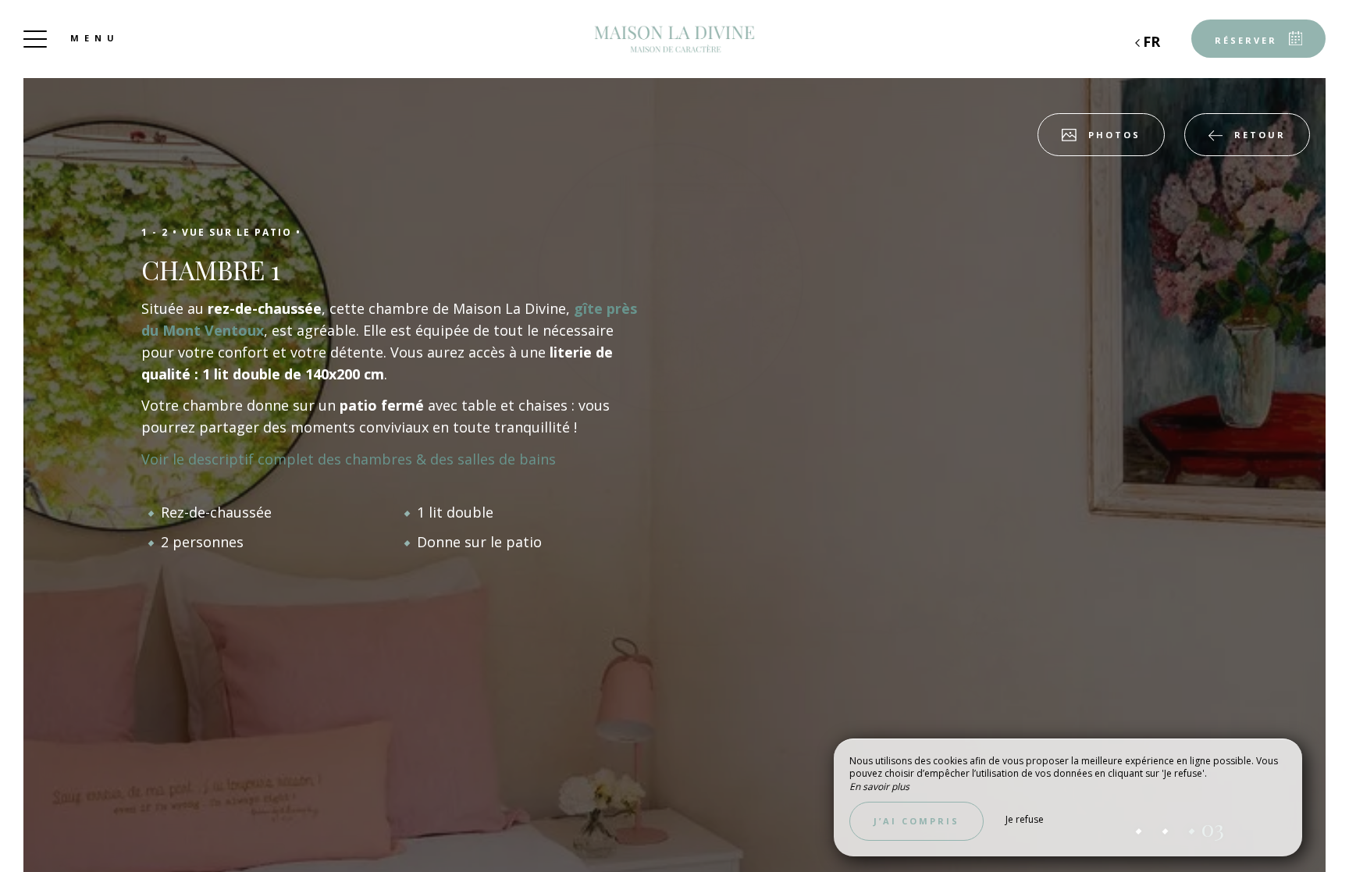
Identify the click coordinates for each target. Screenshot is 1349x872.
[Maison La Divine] (674, 39)
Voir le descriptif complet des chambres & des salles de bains (348, 459)
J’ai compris (916, 821)
